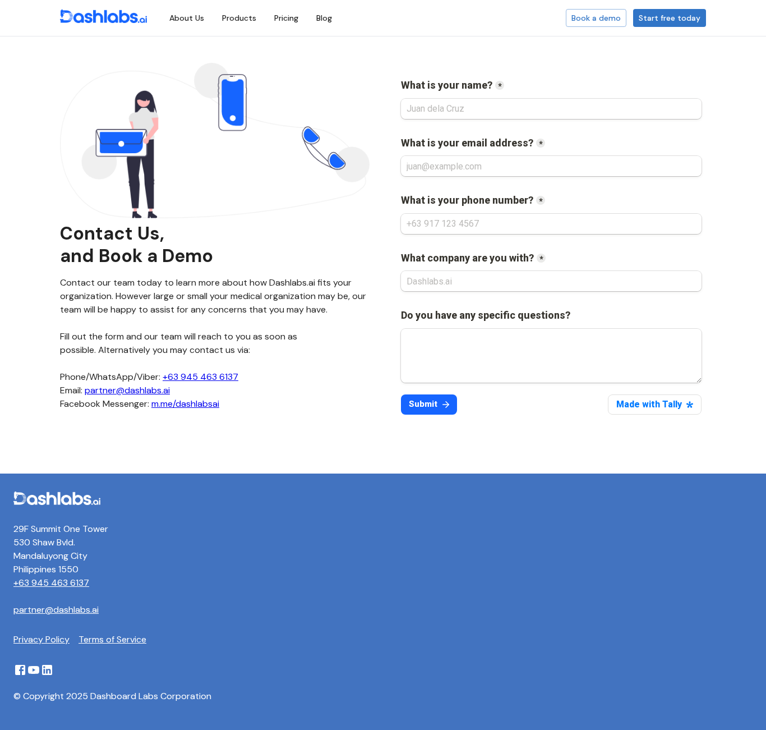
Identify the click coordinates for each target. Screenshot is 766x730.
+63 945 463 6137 (200, 377)
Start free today (669, 18)
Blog (324, 18)
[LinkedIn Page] (47, 674)
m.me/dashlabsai (185, 404)
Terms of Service (112, 639)
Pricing (286, 18)
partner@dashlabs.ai (127, 390)
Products (239, 18)
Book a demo (596, 18)
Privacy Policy (41, 639)
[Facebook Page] (20, 674)
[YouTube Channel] (33, 674)
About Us (186, 18)
